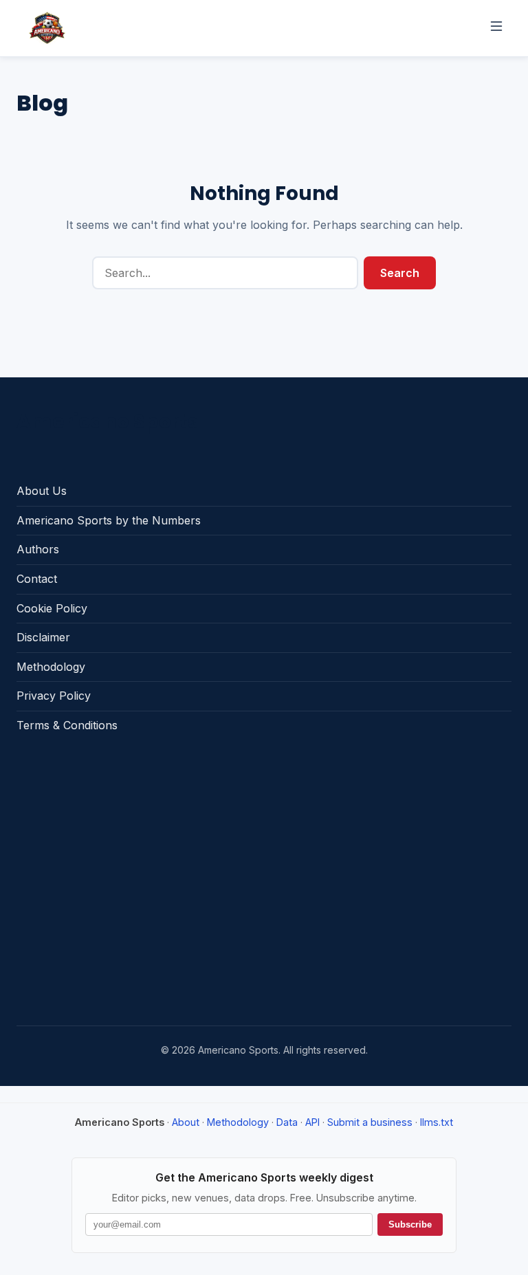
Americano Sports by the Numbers (108, 520)
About (185, 1122)
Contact (36, 579)
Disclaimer (43, 637)
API (312, 1122)
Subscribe (410, 1224)
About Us (41, 491)
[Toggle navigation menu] (496, 28)
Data (287, 1122)
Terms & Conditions (67, 725)
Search (399, 273)
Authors (37, 549)
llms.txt (436, 1122)
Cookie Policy (51, 608)
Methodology (50, 667)
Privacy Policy (53, 695)
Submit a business (369, 1122)
